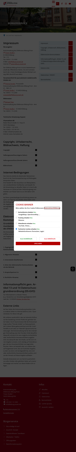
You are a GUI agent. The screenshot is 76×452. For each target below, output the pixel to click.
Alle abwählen (49, 239)
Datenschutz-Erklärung (52, 208)
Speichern (38, 243)
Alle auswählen (26, 239)
